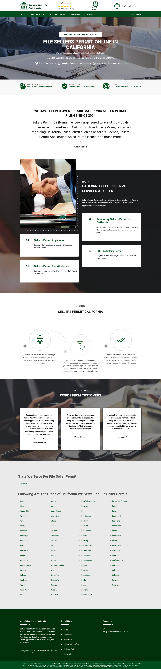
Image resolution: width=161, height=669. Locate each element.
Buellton (115, 531)
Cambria (115, 585)
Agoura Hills (24, 511)
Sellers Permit (37, 14)
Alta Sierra (24, 550)
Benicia (84, 536)
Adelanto (23, 506)
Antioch (22, 585)
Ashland (54, 531)
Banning (54, 585)
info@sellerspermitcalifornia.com (115, 632)
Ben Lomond (86, 531)
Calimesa (115, 565)
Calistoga (115, 575)
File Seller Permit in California (39, 87)
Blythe (83, 580)
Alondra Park (24, 541)
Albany (22, 526)
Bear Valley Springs (88, 501)
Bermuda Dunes (87, 546)
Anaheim (23, 570)
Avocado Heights (57, 565)
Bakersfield (55, 575)
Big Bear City (86, 555)
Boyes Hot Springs (119, 501)
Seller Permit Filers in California (82, 87)
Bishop (84, 565)
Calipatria (115, 570)
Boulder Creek (86, 595)
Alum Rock (24, 560)
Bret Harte (116, 521)
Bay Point (54, 595)
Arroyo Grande (56, 516)
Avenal (53, 560)
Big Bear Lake (86, 560)
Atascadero (55, 536)
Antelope (23, 580)
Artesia (53, 521)
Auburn (53, 550)
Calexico (115, 555)
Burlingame (116, 546)
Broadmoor (116, 526)
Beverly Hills (86, 550)
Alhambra (23, 531)
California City (117, 560)
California (23, 484)
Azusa (53, 570)
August (53, 555)
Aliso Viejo (24, 536)
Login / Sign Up (135, 14)
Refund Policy (69, 654)
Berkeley (84, 541)
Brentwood (116, 516)
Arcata (53, 506)
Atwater (54, 546)
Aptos (22, 595)
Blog (66, 630)
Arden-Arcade (56, 511)
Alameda (23, 516)
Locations (90, 14)
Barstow (54, 590)
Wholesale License (57, 14)
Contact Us (75, 14)
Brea (114, 511)
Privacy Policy (69, 649)
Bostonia (84, 590)
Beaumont (85, 506)
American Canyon (26, 565)
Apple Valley (24, 590)
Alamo (22, 521)
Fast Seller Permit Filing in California (126, 87)
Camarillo (115, 580)
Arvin (52, 526)
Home (23, 14)
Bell (82, 511)
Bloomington (86, 575)
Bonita (83, 585)
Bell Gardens (86, 516)
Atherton (54, 541)
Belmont (84, 526)
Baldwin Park (56, 580)
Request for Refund (71, 644)
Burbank (115, 541)
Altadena (23, 555)
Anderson (23, 575)
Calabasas (116, 550)
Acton (22, 501)
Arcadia (53, 501)
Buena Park (116, 536)
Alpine (22, 546)
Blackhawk (85, 570)
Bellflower (85, 521)
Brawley (115, 506)
